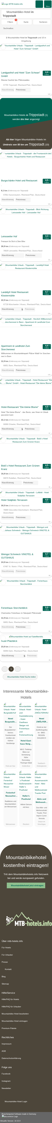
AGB (4, 1051)
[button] (5, 669)
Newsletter (6, 1088)
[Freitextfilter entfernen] (39, 4)
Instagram (6, 1081)
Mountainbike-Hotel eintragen (15, 1021)
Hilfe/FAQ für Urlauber (11, 1006)
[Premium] (46, 692)
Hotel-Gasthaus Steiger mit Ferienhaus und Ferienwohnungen (26, 743)
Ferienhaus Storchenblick (14, 608)
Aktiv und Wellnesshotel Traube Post (41, 801)
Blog (4, 976)
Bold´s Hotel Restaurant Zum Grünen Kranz (20, 467)
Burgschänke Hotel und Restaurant (19, 180)
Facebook (6, 1074)
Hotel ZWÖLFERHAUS (41, 720)
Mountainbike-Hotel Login (15, 1101)
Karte (25, 22)
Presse (5, 962)
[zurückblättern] (7, 57)
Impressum (7, 1044)
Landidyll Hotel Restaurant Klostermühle (14, 294)
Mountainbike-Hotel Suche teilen (21, 677)
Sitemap (5, 984)
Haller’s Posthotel (26, 797)
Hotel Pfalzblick (9, 641)
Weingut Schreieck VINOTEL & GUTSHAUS (17, 556)
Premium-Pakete (9, 1028)
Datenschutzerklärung (11, 1058)
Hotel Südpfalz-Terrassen (14, 500)
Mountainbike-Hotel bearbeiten (15, 1014)
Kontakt (8, 969)
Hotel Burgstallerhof (10, 720)
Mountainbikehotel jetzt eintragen (27, 885)
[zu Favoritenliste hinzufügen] (3, 47)
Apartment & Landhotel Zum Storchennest (15, 348)
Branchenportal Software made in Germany (18, 1115)
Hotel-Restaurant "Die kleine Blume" (20, 407)
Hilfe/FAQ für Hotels (10, 999)
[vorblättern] (45, 57)
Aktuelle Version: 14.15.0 (10, 1121)
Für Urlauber (7, 955)
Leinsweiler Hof (9, 236)
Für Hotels (6, 947)
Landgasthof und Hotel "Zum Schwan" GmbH (20, 74)
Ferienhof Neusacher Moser (10, 795)
